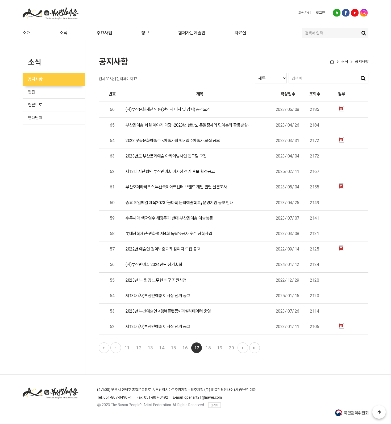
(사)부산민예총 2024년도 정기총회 (154, 264)
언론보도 (35, 104)
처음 (104, 347)
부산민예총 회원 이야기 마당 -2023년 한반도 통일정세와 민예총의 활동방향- (187, 125)
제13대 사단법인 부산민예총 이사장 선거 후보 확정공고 (170, 171)
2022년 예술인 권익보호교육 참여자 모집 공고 (163, 249)
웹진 (31, 92)
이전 (115, 347)
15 (173, 347)
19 (219, 347)
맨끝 (254, 347)
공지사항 (35, 79)
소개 (26, 32)
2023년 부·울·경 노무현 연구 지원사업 (156, 280)
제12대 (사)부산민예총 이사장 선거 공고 (158, 326)
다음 (243, 347)
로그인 (320, 12)
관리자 (214, 405)
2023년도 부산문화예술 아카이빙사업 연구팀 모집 (166, 156)
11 (127, 347)
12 (138, 347)
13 (150, 347)
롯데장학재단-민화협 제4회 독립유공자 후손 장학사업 (169, 233)
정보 (145, 32)
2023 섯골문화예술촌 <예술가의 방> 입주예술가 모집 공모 (173, 140)
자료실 (240, 32)
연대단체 (35, 117)
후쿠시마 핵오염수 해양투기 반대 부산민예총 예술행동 (169, 218)
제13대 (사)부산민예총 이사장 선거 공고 (158, 295)
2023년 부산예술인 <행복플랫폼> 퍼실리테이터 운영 (168, 311)
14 (161, 347)
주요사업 (104, 32)
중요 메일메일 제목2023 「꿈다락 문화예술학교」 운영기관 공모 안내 (179, 202)
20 (231, 347)
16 (185, 347)
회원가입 (304, 12)
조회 (313, 93)
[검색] (363, 33)
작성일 (286, 93)
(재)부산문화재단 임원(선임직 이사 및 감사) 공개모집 (168, 109)
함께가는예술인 (191, 32)
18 (208, 347)
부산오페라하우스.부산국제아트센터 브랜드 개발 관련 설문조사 (176, 186)
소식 (63, 32)
